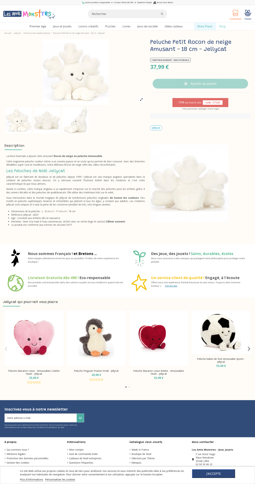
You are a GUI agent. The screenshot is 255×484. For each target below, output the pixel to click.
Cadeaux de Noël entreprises (85, 458)
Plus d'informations (31, 479)
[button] (125, 387)
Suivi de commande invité (83, 454)
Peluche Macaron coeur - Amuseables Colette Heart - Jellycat (34, 372)
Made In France (140, 449)
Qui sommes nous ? (18, 449)
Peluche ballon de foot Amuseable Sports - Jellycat (221, 360)
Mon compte (76, 449)
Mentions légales (16, 454)
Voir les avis (171, 285)
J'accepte (213, 474)
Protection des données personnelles (27, 458)
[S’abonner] (80, 418)
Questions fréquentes (81, 462)
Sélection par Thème (143, 458)
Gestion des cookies (18, 462)
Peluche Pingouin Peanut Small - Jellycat (96, 370)
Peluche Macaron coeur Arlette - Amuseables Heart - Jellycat (158, 372)
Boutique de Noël (141, 454)
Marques (136, 462)
